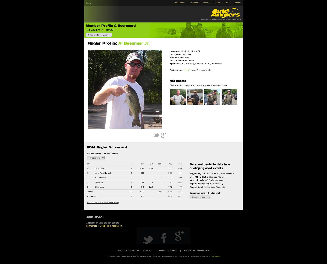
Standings (194, 3)
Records (207, 3)
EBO (218, 3)
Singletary (99, 182)
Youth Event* (100, 178)
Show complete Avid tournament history (103, 203)
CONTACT (147, 251)
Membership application (111, 226)
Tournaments (179, 3)
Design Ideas (215, 256)
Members (238, 3)
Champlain (99, 168)
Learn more (91, 226)
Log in (88, 3)
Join (226, 3)
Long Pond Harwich (103, 173)
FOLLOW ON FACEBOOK (168, 251)
